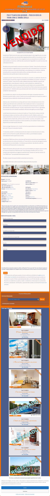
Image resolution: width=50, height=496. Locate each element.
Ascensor (32, 196)
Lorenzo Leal (9, 193)
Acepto (25, 487)
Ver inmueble (25, 337)
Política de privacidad (29, 494)
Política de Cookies (20, 494)
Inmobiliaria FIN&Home (25, 4)
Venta (12, 187)
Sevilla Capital (9, 198)
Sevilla (7, 199)
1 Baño (34, 190)
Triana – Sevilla (7, 195)
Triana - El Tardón (9, 196)
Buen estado (13, 188)
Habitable (7, 188)
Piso (12, 185)
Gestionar (25, 491)
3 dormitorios (35, 188)
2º (29, 195)
